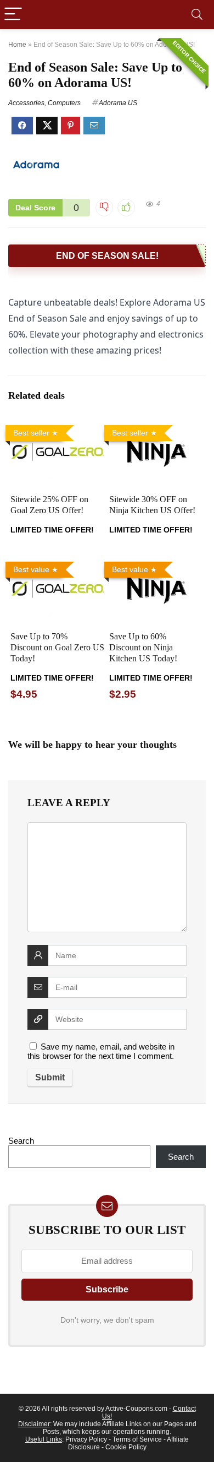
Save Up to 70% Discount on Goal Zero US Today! (57, 647)
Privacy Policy (86, 1439)
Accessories (26, 103)
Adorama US (118, 103)
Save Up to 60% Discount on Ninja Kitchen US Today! (143, 647)
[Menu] (13, 14)
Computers (64, 103)
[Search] (197, 14)
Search (21, 1140)
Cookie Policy (126, 1447)
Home (17, 44)
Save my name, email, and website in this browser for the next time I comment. (100, 1051)
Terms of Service (137, 1439)
